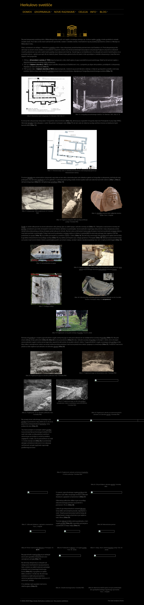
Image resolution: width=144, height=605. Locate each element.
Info (94, 12)
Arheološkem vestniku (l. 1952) (40, 60)
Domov (27, 12)
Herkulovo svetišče (36, 5)
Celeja (83, 12)
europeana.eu (107, 299)
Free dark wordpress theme (116, 601)
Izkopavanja (43, 12)
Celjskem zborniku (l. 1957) (39, 64)
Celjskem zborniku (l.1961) (45, 69)
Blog (104, 12)
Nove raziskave (65, 12)
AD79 (37, 549)
